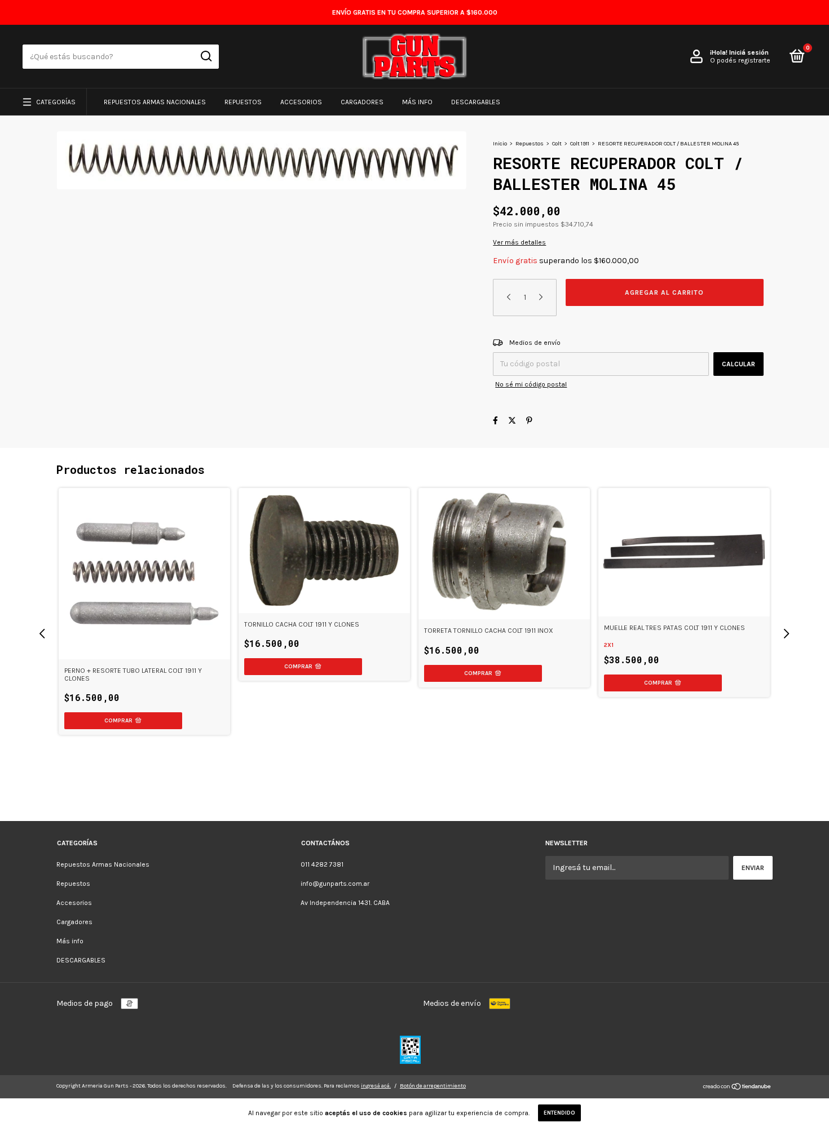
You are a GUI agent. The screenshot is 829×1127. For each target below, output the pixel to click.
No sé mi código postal (531, 384)
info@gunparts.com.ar (335, 884)
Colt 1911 (579, 143)
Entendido (559, 1113)
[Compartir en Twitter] (512, 420)
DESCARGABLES (475, 102)
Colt (557, 143)
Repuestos (243, 102)
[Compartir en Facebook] (495, 420)
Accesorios (301, 102)
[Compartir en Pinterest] (529, 420)
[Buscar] (205, 56)
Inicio (500, 143)
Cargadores (362, 102)
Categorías (56, 102)
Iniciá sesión (749, 52)
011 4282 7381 (322, 864)
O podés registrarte (740, 60)
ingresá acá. (376, 1085)
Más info (417, 102)
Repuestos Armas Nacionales (155, 102)
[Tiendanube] (737, 1088)
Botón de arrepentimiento (433, 1085)
